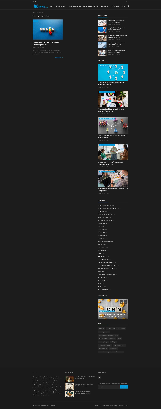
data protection (111, 328)
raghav (34, 47)
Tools (123, 6)
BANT (99, 253)
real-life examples (118, 352)
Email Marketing (102, 211)
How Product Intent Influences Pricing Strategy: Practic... (85, 377)
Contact (35, 1)
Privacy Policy (113, 405)
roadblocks (101, 328)
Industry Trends (102, 235)
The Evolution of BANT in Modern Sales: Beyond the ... (46, 43)
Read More (58, 57)
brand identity (113, 348)
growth (119, 338)
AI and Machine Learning (105, 220)
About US (97, 405)
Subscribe (124, 387)
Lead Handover (121, 328)
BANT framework (103, 348)
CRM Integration (102, 223)
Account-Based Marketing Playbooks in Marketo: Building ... (117, 36)
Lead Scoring (101, 247)
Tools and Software (103, 217)
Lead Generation (61, 6)
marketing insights (103, 342)
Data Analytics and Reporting (106, 274)
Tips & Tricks (115, 6)
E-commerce (101, 238)
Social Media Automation (105, 214)
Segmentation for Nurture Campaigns (108, 335)
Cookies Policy (105, 405)
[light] (126, 1)
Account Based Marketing (105, 241)
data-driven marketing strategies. (107, 338)
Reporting (104, 6)
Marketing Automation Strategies (107, 208)
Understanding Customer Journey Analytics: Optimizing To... (117, 43)
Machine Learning (75, 6)
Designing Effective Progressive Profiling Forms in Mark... (116, 28)
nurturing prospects (104, 332)
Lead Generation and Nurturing (107, 265)
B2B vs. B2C (101, 232)
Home (51, 6)
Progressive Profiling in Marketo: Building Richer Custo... (116, 21)
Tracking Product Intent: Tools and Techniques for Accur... (84, 385)
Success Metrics (102, 277)
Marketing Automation (90, 6)
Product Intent (102, 256)
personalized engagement (105, 352)
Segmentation (102, 250)
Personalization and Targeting (106, 268)
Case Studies (101, 226)
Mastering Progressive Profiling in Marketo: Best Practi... (117, 51)
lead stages (113, 342)
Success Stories (102, 229)
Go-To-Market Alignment (105, 345)
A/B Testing (101, 244)
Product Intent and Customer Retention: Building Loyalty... (82, 392)
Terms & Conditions (123, 405)
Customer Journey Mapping (106, 262)
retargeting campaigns (119, 345)
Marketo (100, 286)
